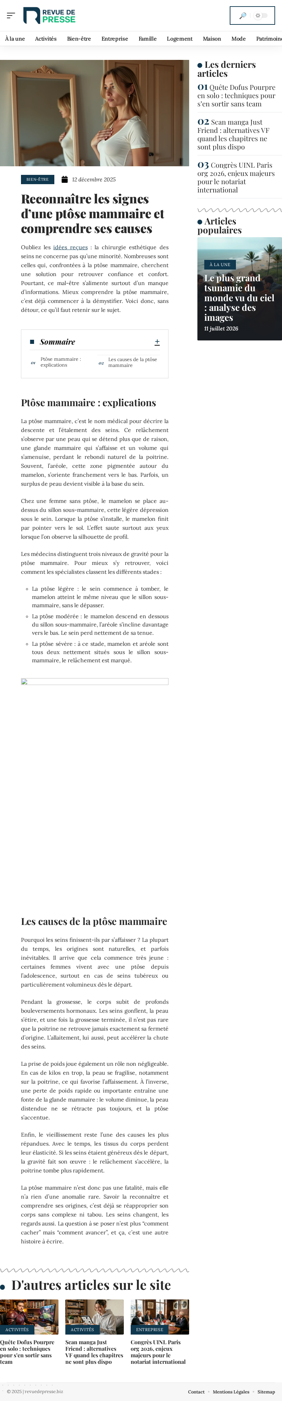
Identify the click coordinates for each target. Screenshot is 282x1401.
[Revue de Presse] (49, 15)
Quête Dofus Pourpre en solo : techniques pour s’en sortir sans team (27, 1352)
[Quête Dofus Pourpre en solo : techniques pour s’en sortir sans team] (29, 1317)
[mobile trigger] (13, 15)
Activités (17, 1329)
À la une (220, 264)
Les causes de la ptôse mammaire (132, 362)
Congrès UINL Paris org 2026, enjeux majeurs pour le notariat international (158, 1352)
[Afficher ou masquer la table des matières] (117, 341)
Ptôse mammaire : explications (61, 362)
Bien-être (37, 179)
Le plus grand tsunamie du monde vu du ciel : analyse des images (239, 297)
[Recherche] (242, 15)
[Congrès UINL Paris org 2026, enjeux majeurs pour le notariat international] (160, 1317)
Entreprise (149, 1329)
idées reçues (70, 247)
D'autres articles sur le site (91, 1284)
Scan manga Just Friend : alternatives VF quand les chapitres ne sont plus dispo (94, 1352)
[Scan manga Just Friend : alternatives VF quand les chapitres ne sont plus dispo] (94, 1317)
